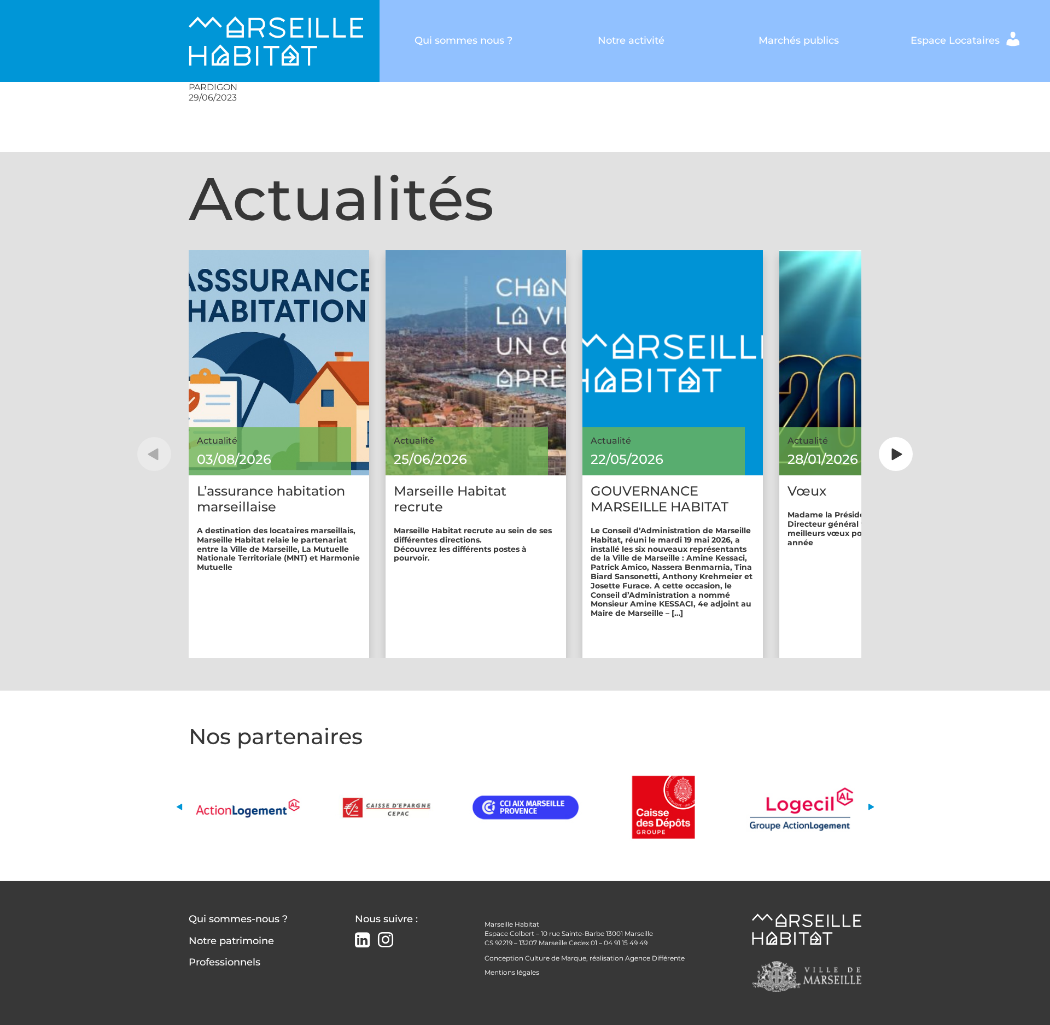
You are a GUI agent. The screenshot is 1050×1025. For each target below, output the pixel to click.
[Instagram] (385, 940)
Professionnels (224, 962)
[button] (154, 454)
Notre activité (631, 40)
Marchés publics (799, 40)
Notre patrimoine (231, 941)
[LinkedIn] (362, 941)
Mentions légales (512, 972)
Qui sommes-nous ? (238, 919)
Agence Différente (655, 958)
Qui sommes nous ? (463, 40)
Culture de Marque (555, 958)
